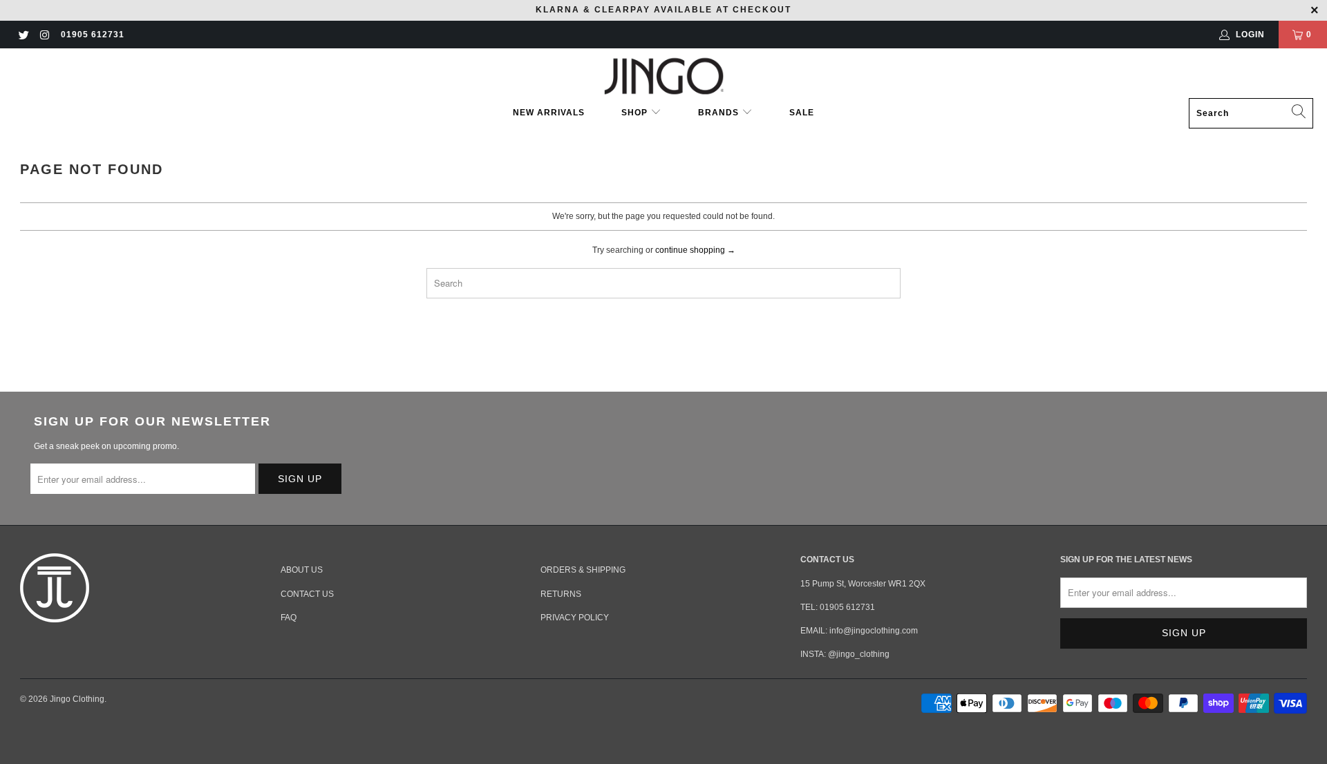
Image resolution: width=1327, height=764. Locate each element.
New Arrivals (549, 112)
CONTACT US (307, 594)
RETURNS (560, 594)
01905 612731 (92, 34)
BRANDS (718, 112)
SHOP (635, 112)
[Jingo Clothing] (663, 76)
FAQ (289, 617)
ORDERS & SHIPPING (582, 570)
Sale (801, 112)
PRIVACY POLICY (574, 617)
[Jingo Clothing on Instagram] (44, 34)
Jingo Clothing (77, 699)
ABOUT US (302, 570)
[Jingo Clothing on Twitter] (23, 34)
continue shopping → (695, 250)
